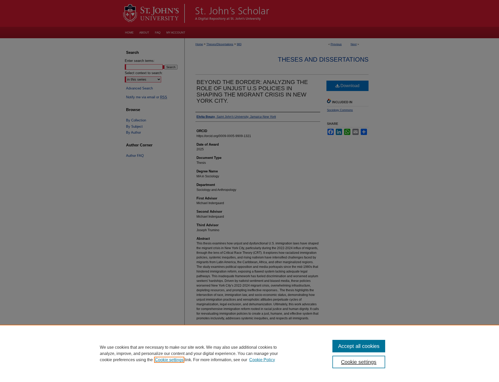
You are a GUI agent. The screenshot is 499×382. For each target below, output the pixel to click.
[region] (249, 353)
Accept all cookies (358, 346)
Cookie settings (169, 360)
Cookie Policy (262, 360)
